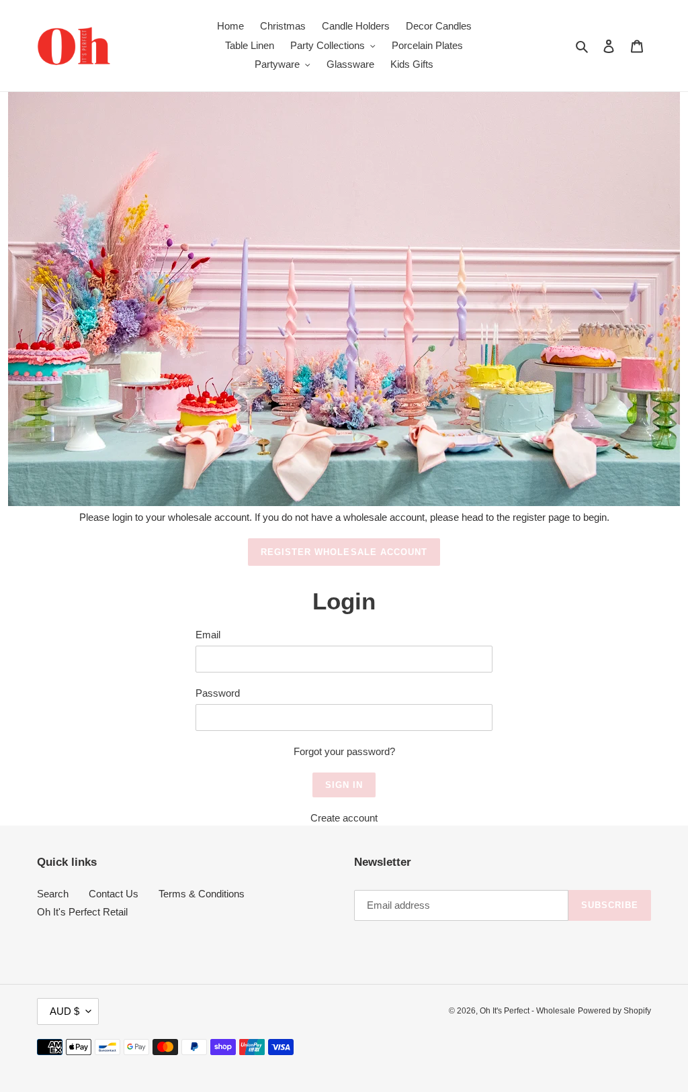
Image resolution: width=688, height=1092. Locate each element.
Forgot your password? (344, 751)
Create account (344, 818)
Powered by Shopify (614, 1010)
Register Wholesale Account (344, 552)
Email (208, 634)
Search (53, 893)
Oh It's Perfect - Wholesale (527, 1010)
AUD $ (64, 1011)
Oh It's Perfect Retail (82, 911)
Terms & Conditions (202, 893)
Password (218, 693)
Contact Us (113, 893)
